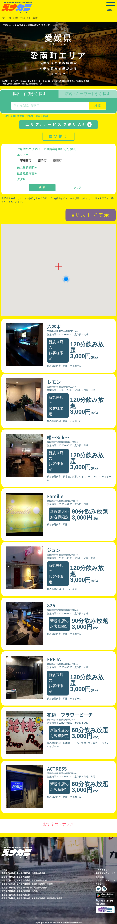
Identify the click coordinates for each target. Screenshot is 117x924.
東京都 (35, 880)
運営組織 (100, 876)
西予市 (42, 160)
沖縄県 (59, 898)
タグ (20, 179)
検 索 (42, 187)
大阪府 (37, 887)
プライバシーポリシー (106, 880)
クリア (77, 187)
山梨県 (20, 876)
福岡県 (4, 898)
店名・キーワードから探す (87, 94)
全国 (9, 18)
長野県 (27, 876)
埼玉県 (20, 880)
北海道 (4, 869)
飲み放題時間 (25, 167)
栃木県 (12, 880)
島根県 (12, 891)
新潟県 (4, 876)
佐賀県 (12, 898)
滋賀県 (4, 887)
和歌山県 (28, 887)
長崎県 (20, 898)
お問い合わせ (102, 883)
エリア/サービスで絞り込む (58, 124)
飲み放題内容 (25, 173)
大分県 (35, 898)
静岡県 (35, 883)
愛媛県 (20, 894)
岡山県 (20, 891)
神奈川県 (43, 880)
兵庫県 (44, 887)
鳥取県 (4, 891)
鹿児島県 (51, 898)
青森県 (4, 873)
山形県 (35, 873)
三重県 (50, 883)
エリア (21, 154)
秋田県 (27, 873)
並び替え (58, 136)
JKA (49, 922)
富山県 (4, 883)
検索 (97, 106)
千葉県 (27, 880)
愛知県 (42, 883)
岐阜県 (27, 883)
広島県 (27, 891)
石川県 (12, 883)
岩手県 (12, 873)
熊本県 (27, 898)
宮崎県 (42, 898)
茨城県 (4, 880)
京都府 (12, 887)
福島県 (42, 873)
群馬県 (12, 876)
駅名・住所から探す (29, 94)
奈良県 (20, 887)
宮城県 (20, 873)
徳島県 (4, 894)
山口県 (35, 891)
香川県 (12, 894)
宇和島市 (25, 160)
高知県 (27, 894)
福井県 (20, 883)
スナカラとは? (102, 869)
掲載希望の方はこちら (106, 873)
